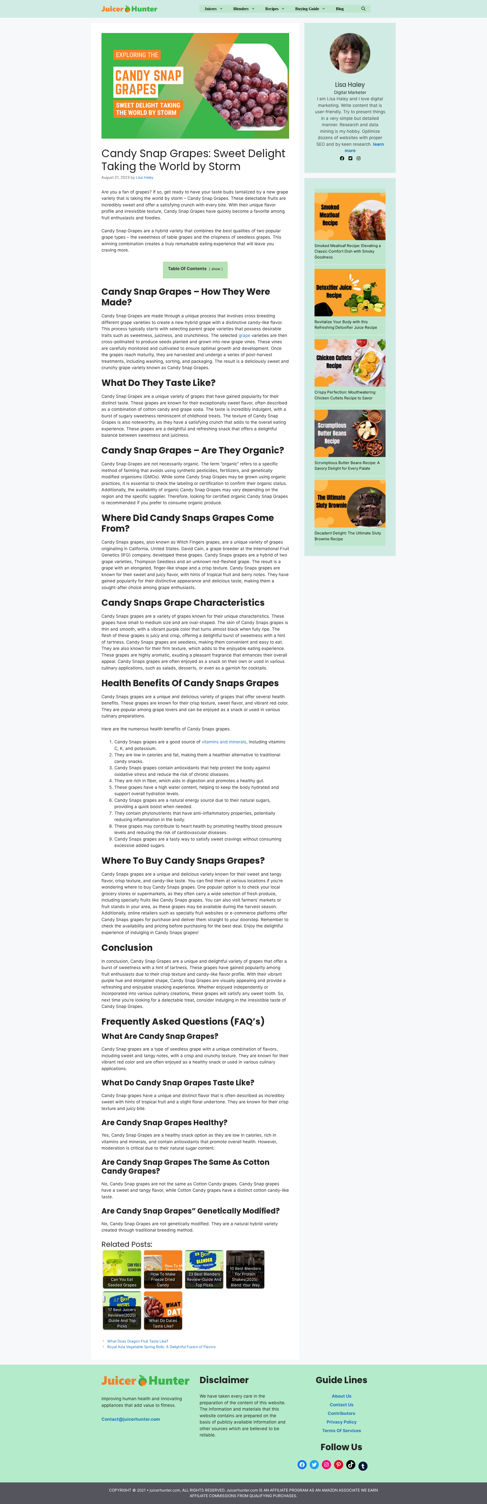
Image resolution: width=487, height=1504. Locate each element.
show (216, 269)
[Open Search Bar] (363, 9)
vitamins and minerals (224, 741)
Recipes (272, 9)
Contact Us (342, 1404)
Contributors (341, 1413)
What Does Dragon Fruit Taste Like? (137, 1341)
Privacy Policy (342, 1422)
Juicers (210, 9)
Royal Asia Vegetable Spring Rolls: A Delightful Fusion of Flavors (161, 1347)
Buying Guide (307, 9)
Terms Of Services (341, 1430)
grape (244, 335)
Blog (340, 9)
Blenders (241, 9)
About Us (342, 1396)
